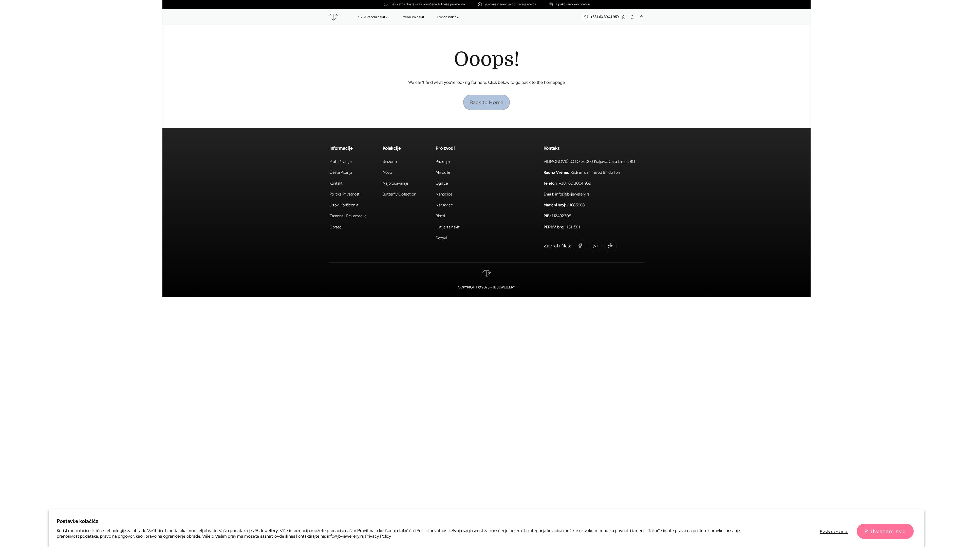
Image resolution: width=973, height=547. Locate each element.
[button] (387, 17)
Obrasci (336, 227)
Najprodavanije (395, 183)
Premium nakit (412, 17)
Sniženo (390, 161)
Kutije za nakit (447, 227)
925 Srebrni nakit (371, 17)
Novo (387, 172)
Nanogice (444, 194)
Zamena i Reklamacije (348, 215)
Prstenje (443, 161)
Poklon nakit (446, 17)
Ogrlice (442, 183)
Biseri (440, 215)
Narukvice (444, 205)
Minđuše (443, 172)
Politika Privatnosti (345, 194)
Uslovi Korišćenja (343, 205)
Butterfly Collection (399, 194)
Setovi (441, 238)
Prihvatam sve (885, 531)
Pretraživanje (340, 161)
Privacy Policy (378, 536)
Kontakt (336, 183)
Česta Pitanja (340, 172)
